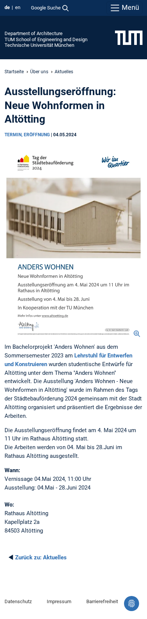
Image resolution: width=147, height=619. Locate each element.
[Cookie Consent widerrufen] (131, 603)
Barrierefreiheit (102, 601)
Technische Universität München (39, 45)
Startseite (14, 71)
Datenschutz (18, 601)
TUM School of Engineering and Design (46, 39)
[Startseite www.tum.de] (128, 37)
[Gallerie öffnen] (73, 242)
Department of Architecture (34, 33)
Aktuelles (64, 71)
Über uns (39, 71)
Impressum (59, 601)
